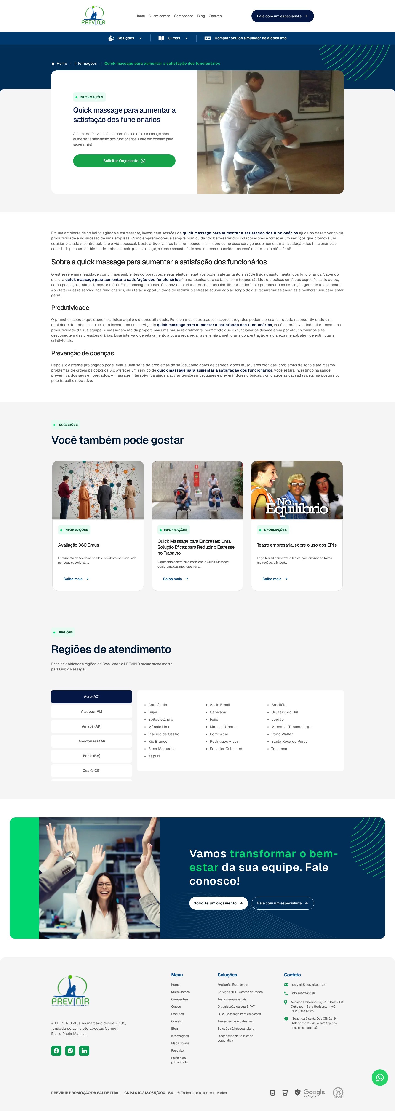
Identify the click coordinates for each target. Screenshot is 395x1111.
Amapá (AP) (91, 726)
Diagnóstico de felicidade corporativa (235, 1038)
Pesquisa (177, 1050)
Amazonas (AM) (91, 741)
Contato (215, 15)
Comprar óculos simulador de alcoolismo (251, 38)
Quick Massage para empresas (239, 1014)
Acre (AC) (91, 696)
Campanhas (184, 15)
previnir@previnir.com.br (309, 985)
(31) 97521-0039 (303, 993)
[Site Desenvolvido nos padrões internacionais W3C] (285, 1093)
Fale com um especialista (279, 16)
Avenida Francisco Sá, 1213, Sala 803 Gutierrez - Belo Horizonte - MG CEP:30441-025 (317, 1006)
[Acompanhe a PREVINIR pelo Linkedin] (84, 1051)
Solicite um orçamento (215, 903)
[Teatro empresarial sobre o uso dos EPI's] (297, 490)
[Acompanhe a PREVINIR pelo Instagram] (70, 1051)
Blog (201, 15)
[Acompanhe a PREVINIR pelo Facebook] (56, 1051)
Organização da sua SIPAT (236, 1007)
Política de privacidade (179, 1060)
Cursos (174, 38)
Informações (86, 63)
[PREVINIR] (93, 16)
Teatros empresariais (232, 999)
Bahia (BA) (91, 755)
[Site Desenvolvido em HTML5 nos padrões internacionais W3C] (272, 1093)
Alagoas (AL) (91, 711)
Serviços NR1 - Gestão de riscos (240, 992)
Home (140, 15)
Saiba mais (73, 579)
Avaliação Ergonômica (233, 985)
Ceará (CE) (92, 770)
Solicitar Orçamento (121, 160)
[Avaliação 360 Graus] (98, 490)
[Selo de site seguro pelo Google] (310, 1093)
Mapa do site (180, 1043)
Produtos (177, 1014)
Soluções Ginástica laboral (236, 1028)
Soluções (125, 38)
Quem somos (159, 15)
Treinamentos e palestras (235, 1021)
